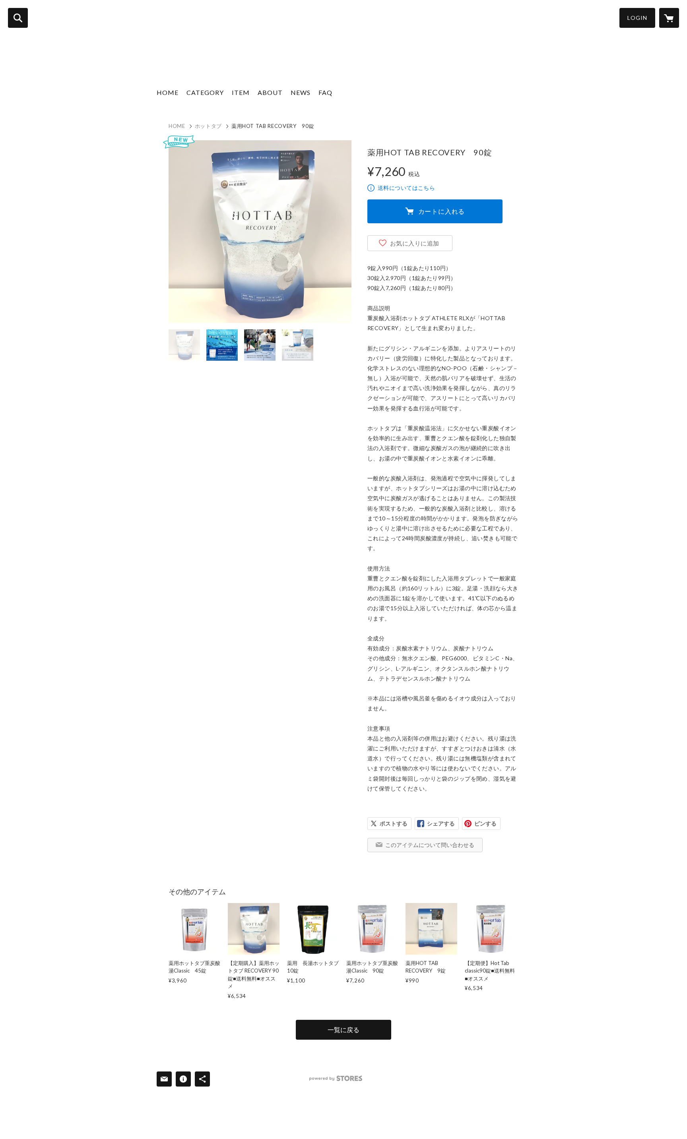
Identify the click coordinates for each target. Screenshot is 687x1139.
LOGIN (637, 17)
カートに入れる (441, 211)
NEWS (301, 92)
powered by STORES (336, 1078)
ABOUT (270, 92)
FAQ (325, 92)
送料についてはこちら (406, 187)
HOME (168, 92)
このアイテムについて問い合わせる (429, 844)
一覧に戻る (343, 1029)
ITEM (241, 92)
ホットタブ (208, 126)
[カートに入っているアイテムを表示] (669, 18)
